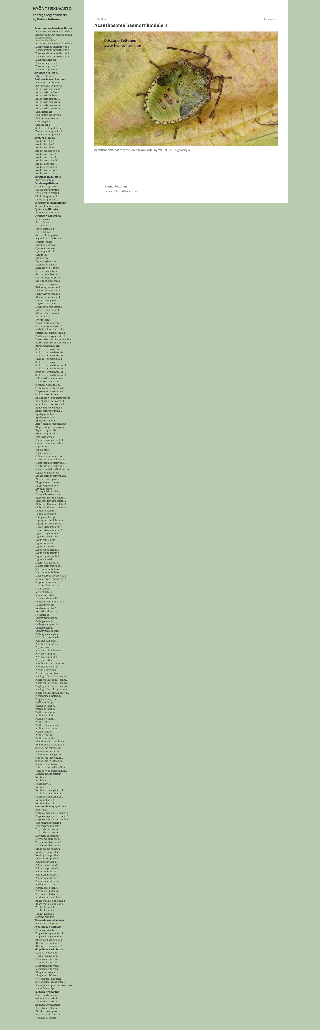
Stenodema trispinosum (49, 761)
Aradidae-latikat (44, 137)
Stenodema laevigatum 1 (49, 754)
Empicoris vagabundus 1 (49, 933)
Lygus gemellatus (45, 540)
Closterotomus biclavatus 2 (50, 462)
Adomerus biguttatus (47, 212)
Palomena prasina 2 (46, 865)
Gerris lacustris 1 (44, 222)
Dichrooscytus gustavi (47, 479)
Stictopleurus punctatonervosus (53, 985)
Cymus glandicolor (45, 251)
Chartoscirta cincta (46, 995)
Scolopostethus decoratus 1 (50, 352)
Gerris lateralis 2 (44, 232)
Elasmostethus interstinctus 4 (52, 56)
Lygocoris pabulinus (46, 533)
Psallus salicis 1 (44, 731)
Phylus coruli (42, 647)
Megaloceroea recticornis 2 (50, 579)
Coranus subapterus (46, 930)
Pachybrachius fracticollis (49, 329)
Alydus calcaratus (45, 76)
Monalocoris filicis (45, 595)
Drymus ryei (42, 258)
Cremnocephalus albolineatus (52, 469)
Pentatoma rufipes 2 (46, 874)
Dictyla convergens (46, 1011)
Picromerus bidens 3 (47, 894)
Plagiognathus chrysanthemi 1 (52, 689)
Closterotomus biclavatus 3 (50, 466)
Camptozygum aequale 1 (49, 440)
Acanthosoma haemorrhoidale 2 (53, 34)
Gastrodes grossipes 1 (47, 277)
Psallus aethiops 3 (45, 709)
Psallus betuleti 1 (45, 715)
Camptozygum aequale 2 (49, 443)
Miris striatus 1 (43, 588)
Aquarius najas (43, 219)
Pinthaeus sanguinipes (48, 897)
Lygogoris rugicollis (46, 536)
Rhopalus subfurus (46, 975)
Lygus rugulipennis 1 (47, 549)
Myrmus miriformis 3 (47, 965)
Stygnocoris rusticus (46, 381)
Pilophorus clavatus (46, 666)
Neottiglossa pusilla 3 (47, 858)
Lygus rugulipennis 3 (47, 556)
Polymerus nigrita (45, 699)
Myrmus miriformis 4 (47, 969)
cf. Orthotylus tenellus (48, 637)
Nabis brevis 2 (43, 780)
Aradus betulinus (45, 147)
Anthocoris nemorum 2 (48, 105)
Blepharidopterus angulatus (51, 427)
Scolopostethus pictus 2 (48, 362)
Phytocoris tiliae (44, 660)
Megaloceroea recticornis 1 (50, 575)
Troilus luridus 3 (44, 913)
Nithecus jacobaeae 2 (47, 313)
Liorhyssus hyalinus (46, 956)
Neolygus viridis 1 (45, 605)
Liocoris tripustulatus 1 (48, 527)
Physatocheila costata (47, 1014)
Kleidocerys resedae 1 (47, 287)
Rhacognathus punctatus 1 (50, 900)
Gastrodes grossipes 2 (47, 281)
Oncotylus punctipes (47, 618)
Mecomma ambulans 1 (48, 569)
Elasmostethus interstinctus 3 (52, 53)
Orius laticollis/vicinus (48, 115)
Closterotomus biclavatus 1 (50, 459)
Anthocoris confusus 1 (48, 89)
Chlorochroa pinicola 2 (48, 826)
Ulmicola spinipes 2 (46, 199)
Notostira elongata (46, 611)
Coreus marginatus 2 (47, 189)
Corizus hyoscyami (46, 952)
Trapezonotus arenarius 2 (50, 391)
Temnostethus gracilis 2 (48, 134)
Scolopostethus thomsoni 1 (50, 365)
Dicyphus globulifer (46, 485)
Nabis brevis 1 (43, 777)
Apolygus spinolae (45, 420)
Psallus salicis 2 (44, 735)
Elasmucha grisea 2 (46, 66)
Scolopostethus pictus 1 (48, 358)
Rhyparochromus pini (47, 346)
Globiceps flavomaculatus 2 (50, 501)
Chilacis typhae (43, 241)
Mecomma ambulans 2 (48, 572)
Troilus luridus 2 (44, 910)
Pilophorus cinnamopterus (50, 663)
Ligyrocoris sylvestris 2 (48, 306)
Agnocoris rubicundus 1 (48, 407)
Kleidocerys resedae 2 (47, 290)
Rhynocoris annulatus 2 (48, 943)
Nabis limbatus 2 (44, 803)
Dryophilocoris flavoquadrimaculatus (48, 490)
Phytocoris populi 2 (46, 657)
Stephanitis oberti (45, 1017)
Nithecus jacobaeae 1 (47, 310)
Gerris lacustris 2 (44, 225)
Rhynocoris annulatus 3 (48, 946)
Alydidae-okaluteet (46, 72)
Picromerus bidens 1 (47, 887)
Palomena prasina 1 (46, 861)
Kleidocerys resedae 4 (47, 297)
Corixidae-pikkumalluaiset (50, 203)
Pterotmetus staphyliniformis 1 (53, 339)
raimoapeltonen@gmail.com (120, 191)
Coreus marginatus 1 (47, 186)
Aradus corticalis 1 (45, 154)
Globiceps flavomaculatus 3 (50, 504)
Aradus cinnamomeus (47, 150)
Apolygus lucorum (45, 417)
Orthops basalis (44, 621)
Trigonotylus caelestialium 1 (51, 767)
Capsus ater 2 (42, 449)
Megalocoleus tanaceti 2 (48, 585)
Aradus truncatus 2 (46, 173)
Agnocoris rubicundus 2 (48, 411)
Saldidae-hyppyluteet (47, 992)
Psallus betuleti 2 (45, 718)
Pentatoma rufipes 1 (46, 871)
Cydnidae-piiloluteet (46, 209)
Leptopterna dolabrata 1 (49, 520)
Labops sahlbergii (45, 517)
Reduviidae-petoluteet (47, 926)
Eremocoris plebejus (47, 268)
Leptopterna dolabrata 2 (49, 523)
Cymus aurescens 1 (46, 245)
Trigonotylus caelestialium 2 (51, 770)
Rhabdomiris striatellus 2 (49, 744)
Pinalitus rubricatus (46, 673)
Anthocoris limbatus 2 (47, 98)
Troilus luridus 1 (44, 907)
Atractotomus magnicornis (50, 424)
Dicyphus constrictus (47, 482)
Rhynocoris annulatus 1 (48, 939)
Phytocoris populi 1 (46, 653)
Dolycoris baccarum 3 (47, 835)
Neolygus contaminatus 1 (49, 601)
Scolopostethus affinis (48, 349)
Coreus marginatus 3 (47, 193)
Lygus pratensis (44, 543)
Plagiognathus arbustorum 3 (51, 683)
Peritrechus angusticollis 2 (50, 336)
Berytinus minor (44, 180)
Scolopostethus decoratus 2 (50, 355)
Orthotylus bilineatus (47, 631)
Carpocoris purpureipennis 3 (51, 819)
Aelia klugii (41, 809)
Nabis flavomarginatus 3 (49, 796)
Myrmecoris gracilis (46, 598)
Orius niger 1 (42, 121)
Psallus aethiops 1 (45, 702)
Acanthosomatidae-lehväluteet (53, 28)
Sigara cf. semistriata (47, 206)
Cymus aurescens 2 (46, 248)
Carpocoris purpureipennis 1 (51, 813)
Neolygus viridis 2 (45, 608)
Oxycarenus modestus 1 (48, 323)
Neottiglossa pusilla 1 (47, 852)
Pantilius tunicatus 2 (46, 644)
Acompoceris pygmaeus (48, 85)
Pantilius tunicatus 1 (46, 640)
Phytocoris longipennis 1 (49, 650)
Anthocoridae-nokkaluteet (50, 79)
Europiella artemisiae (47, 494)
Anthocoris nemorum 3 (48, 108)
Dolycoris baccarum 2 (47, 832)
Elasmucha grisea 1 (46, 63)
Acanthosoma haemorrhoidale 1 (53, 31)
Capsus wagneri (44, 453)
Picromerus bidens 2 (47, 891)
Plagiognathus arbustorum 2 (51, 679)
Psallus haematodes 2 (47, 728)
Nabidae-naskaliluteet (47, 774)
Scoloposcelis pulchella (48, 128)
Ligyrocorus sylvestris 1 (48, 303)
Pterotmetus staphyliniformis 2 (53, 342)
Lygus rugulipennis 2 (47, 553)
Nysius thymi (42, 319)
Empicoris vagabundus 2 (49, 936)
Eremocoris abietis (46, 264)
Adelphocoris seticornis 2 (49, 404)
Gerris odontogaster (46, 235)
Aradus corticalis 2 (45, 157)
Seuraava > (271, 19)
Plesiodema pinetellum (48, 696)
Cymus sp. (41, 254)
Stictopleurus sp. (44, 988)
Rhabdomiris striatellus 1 (49, 741)
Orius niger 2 (42, 125)
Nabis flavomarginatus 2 (49, 793)
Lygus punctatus (44, 546)
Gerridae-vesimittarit (47, 215)
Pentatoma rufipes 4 (46, 881)
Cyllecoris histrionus (47, 472)
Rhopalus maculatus (46, 972)
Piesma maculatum (46, 923)
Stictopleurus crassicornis (50, 982)
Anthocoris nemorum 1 (48, 102)
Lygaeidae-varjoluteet (47, 238)
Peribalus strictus (45, 884)
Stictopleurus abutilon (48, 978)
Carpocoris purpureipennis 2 (51, 816)
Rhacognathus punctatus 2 (50, 904)
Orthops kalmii (44, 627)
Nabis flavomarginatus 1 (49, 790)
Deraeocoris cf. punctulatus (50, 476)
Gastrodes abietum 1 (47, 271)
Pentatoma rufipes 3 (46, 878)
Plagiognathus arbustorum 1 (51, 676)
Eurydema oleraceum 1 (48, 839)
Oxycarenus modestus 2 (48, 326)
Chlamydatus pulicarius (48, 456)
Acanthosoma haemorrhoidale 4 (53, 43)
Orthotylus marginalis (47, 634)
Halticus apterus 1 (45, 510)
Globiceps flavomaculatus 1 (50, 497)
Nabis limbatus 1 (44, 800)
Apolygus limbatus (45, 414)
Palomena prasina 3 (46, 868)
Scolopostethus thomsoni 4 (50, 375)
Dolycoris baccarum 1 (47, 829)
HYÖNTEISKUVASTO (52, 8)
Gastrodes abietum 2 (47, 274)
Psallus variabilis (45, 738)
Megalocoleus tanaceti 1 (48, 582)
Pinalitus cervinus (45, 670)
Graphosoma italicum (47, 848)
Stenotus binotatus (46, 764)
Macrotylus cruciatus (47, 562)
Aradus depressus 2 (46, 167)
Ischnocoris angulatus (47, 284)
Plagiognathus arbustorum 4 (51, 686)
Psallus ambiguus (45, 712)
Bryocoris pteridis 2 (46, 433)
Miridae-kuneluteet (46, 394)
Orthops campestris (46, 624)
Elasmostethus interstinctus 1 (52, 46)
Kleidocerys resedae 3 (47, 293)
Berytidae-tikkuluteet (47, 176)
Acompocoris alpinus (47, 82)
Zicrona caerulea (44, 917)
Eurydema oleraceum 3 (48, 845)
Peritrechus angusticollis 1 (50, 333)
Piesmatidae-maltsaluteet (49, 920)
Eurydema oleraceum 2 (48, 842)
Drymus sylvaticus (45, 261)
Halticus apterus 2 (45, 514)
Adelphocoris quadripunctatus (52, 397)
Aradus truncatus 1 (46, 170)
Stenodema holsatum (47, 751)
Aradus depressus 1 (46, 163)
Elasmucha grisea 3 (46, 69)
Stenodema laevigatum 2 (49, 757)
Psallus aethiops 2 (45, 705)
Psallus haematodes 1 (47, 725)
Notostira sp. (42, 614)
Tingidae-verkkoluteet (47, 1004)
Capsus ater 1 (42, 446)
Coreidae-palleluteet (46, 183)
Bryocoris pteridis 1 (46, 430)
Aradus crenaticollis (46, 160)
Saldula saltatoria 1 (46, 998)
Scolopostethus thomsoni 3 (50, 371)
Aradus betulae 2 (44, 144)
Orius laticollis (43, 111)
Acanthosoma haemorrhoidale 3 (46, 39)
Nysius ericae (42, 316)
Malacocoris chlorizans (48, 566)
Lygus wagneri (43, 559)
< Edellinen (101, 19)
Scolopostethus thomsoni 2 (50, 368)
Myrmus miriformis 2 (47, 962)
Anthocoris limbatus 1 (47, 95)
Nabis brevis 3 (43, 783)
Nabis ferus (41, 787)
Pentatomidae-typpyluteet (50, 806)
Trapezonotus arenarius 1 (50, 388)
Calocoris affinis (44, 436)
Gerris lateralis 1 (44, 228)
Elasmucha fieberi (45, 60)
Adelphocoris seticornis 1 (49, 401)
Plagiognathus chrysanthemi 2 (52, 692)
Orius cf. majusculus (46, 118)
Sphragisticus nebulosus (49, 378)
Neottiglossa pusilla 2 (47, 855)
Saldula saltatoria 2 (46, 1001)
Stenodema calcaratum (48, 748)
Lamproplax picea (45, 300)
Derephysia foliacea (46, 1008)
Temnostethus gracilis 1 (48, 131)
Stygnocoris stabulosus (48, 384)
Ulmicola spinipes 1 (46, 196)
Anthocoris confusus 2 (48, 92)
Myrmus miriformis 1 (47, 959)
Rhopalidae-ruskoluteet (48, 949)
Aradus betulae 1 (44, 141)
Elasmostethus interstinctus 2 (52, 50)
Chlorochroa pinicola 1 (48, 822)
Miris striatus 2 (43, 592)
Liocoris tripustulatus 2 (48, 530)
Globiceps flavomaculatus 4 (50, 507)
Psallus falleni (43, 722)
